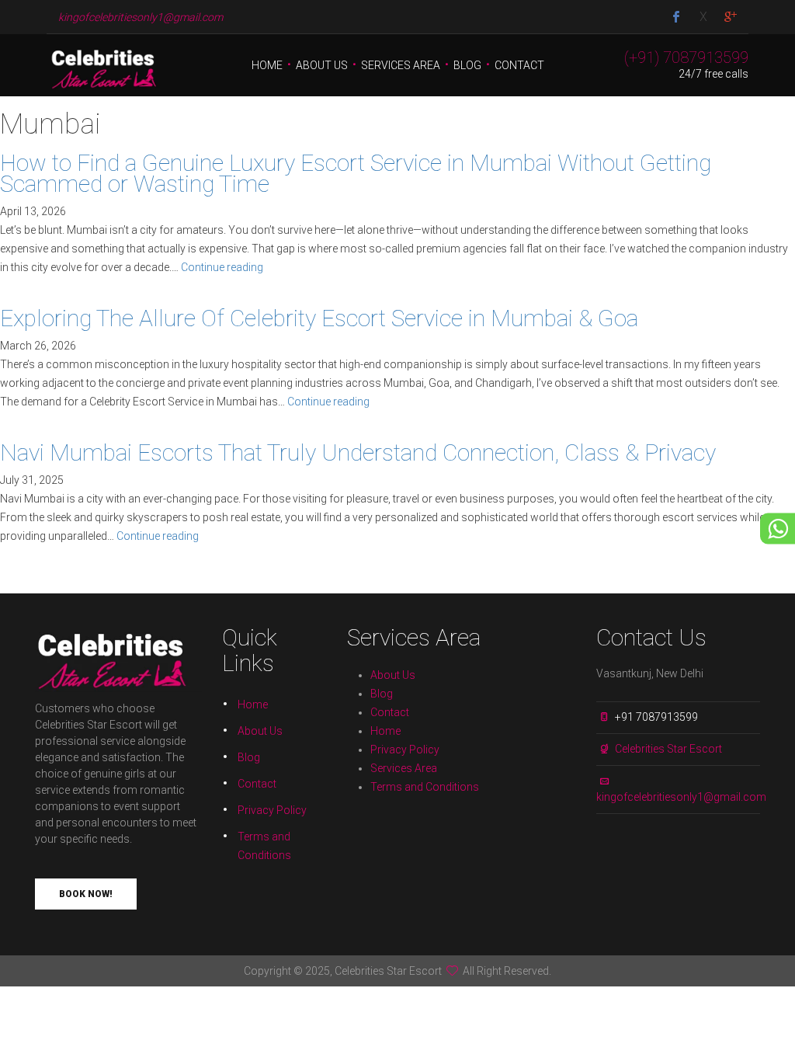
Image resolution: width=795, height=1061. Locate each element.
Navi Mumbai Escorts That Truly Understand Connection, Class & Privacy (358, 452)
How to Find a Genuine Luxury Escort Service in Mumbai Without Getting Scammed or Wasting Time (355, 173)
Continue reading (222, 267)
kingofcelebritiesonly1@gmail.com (681, 797)
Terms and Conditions (424, 787)
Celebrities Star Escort (668, 749)
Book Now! (86, 894)
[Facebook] (676, 17)
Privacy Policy (272, 810)
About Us (322, 65)
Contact (519, 65)
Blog (467, 65)
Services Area (400, 65)
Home (267, 65)
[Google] (730, 17)
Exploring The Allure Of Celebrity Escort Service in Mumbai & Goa (319, 318)
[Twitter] (703, 17)
